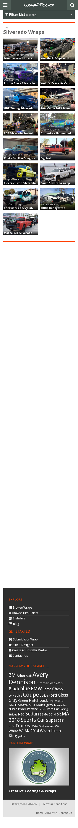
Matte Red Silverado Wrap (22, 233)
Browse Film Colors (24, 613)
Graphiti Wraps (13, 179)
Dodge (44, 695)
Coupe (31, 694)
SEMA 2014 (48, 714)
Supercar (54, 720)
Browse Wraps (22, 607)
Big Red (46, 158)
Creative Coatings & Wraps (32, 791)
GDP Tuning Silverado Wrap (23, 108)
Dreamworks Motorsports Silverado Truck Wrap (37, 58)
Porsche (32, 709)
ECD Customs (12, 79)
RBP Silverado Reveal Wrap (22, 133)
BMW (36, 688)
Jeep (51, 700)
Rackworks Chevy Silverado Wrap (27, 208)
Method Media (49, 154)
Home (40, 813)
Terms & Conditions (55, 804)
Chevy (57, 688)
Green (23, 701)
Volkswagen (46, 726)
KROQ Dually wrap (53, 208)
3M (12, 675)
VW (57, 726)
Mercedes (60, 705)
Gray (13, 700)
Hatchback (38, 700)
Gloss (63, 695)
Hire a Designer (22, 645)
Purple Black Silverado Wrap (23, 83)
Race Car (53, 709)
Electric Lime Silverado (20, 183)
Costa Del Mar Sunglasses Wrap (26, 158)
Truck (20, 725)
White (13, 731)
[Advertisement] (39, 414)
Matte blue (26, 705)
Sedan (32, 714)
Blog (15, 623)
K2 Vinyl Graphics (51, 129)
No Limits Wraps (13, 204)
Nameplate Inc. (49, 204)
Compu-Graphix (13, 154)
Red (21, 714)
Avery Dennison (28, 678)
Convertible (15, 695)
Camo (47, 689)
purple (42, 709)
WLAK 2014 (29, 730)
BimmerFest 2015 (49, 683)
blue (25, 688)
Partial (22, 709)
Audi (29, 676)
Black (14, 688)
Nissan (13, 709)
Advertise (51, 813)
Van (29, 726)
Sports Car (33, 720)
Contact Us (20, 655)
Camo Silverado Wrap (55, 183)
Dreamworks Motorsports (19, 54)
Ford (53, 695)
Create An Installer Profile (29, 650)
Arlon (21, 676)
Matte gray (44, 705)
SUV (12, 726)
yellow (21, 736)
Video (35, 726)
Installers (18, 618)
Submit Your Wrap (25, 639)
